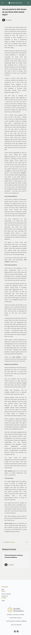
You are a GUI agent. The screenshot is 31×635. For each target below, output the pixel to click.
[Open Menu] (2, 3)
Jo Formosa (9, 20)
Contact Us (5, 596)
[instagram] (18, 631)
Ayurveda (12, 542)
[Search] (28, 3)
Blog (3, 589)
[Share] (27, 542)
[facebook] (15, 631)
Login (3, 600)
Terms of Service (6, 594)
